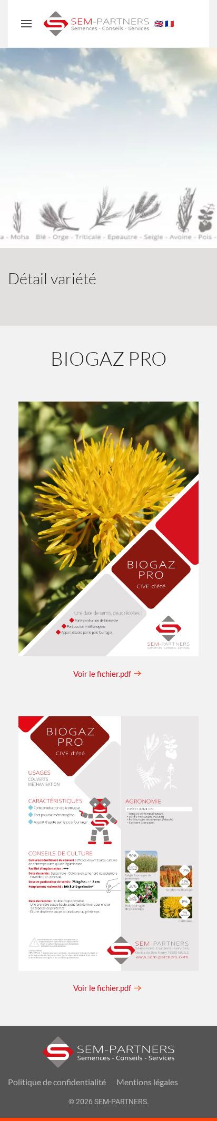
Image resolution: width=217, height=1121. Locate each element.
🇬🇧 (158, 23)
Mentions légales (147, 1082)
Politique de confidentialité (57, 1082)
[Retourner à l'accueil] (96, 23)
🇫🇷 (169, 23)
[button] (26, 23)
